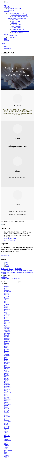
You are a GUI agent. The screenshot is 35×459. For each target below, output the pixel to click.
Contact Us (7, 40)
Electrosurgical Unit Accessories (17, 18)
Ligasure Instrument (17, 32)
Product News (12, 37)
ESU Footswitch (16, 26)
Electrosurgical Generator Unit (16, 13)
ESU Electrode (15, 21)
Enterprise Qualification (14, 8)
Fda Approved (20, 272)
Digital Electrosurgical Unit (19, 15)
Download (11, 10)
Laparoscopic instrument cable (20, 31)
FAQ (5, 39)
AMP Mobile (18, 269)
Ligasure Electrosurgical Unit (19, 16)
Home (6, 5)
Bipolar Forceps (16, 27)
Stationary (3, 270)
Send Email (4, 277)
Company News (12, 35)
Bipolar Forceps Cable (17, 29)
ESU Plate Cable (16, 24)
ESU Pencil (14, 19)
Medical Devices (12, 270)
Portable (19, 270)
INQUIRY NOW (6, 255)
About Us (7, 7)
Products (6, 11)
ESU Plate (14, 23)
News (6, 34)
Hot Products (4, 269)
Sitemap (11, 269)
